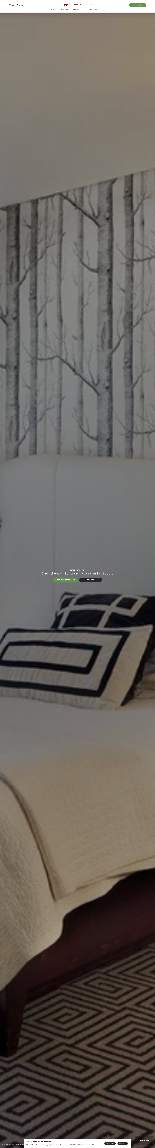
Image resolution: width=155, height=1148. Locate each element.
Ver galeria (90, 579)
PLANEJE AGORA (137, 5)
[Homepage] (3, 1144)
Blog (104, 10)
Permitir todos (110, 1143)
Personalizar (122, 1143)
